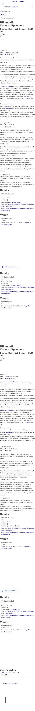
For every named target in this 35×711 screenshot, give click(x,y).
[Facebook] (4, 701)
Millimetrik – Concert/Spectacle (10, 673)
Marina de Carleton (8, 108)
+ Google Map (27, 222)
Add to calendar (10, 267)
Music (2, 206)
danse (13, 204)
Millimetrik (7, 55)
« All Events (3, 15)
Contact (22, 1)
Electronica (23, 204)
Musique (13, 202)
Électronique (30, 204)
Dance (9, 204)
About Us (14, 1)
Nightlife (19, 202)
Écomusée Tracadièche (7, 86)
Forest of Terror (5, 675)
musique (7, 206)
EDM (17, 204)
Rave (11, 206)
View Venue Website (6, 225)
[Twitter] (4, 698)
